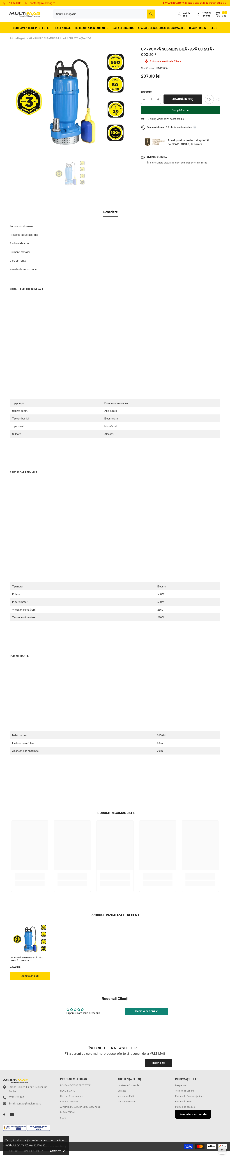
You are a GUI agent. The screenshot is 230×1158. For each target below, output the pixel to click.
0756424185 (14, 3)
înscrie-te (158, 1062)
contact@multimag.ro (42, 3)
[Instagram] (12, 1114)
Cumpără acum (180, 110)
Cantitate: (146, 92)
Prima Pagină (17, 38)
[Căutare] (104, 14)
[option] (70, 99)
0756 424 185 (16, 1097)
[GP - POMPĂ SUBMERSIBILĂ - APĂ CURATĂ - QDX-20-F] (30, 939)
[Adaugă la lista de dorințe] (209, 99)
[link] (30, 876)
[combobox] (100, 14)
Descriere (110, 212)
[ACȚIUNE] (217, 99)
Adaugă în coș (182, 99)
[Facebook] (4, 1114)
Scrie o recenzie (146, 1011)
